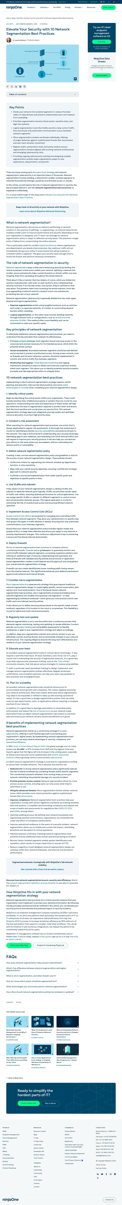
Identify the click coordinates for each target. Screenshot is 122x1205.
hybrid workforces (48, 245)
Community (38, 1173)
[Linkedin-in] (98, 1174)
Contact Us (93, 2)
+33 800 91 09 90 (108, 1143)
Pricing (67, 7)
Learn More (61, 2)
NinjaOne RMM (13, 921)
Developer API (39, 1151)
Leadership (38, 1170)
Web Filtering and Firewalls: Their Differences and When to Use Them (16, 1060)
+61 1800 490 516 (107, 1152)
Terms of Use (101, 1165)
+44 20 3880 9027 (105, 1140)
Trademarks (69, 1163)
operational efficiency (15, 742)
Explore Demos (82, 2)
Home (8, 18)
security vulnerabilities (45, 431)
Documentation (8, 1158)
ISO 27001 (68, 1138)
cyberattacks (56, 757)
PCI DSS (68, 808)
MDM (4, 1145)
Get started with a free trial (34, 869)
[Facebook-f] (106, 1174)
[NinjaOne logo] (14, 7)
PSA (4, 1148)
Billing (5, 1151)
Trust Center (38, 1158)
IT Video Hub (38, 1141)
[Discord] (115, 1174)
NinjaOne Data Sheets (102, 60)
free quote (46, 936)
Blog (13, 18)
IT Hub (36, 1138)
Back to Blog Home (16, 1078)
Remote (6, 1141)
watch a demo (57, 869)
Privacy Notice (70, 1131)
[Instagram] (111, 1174)
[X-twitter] (98, 1178)
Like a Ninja (64, 661)
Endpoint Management (11, 1135)
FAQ (35, 1177)
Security (20, 18)
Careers (36, 1183)
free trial (74, 936)
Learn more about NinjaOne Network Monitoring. (42, 211)
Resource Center (40, 1131)
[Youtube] (102, 1174)
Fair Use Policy (101, 1168)
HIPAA (17, 811)
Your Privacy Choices (72, 1160)
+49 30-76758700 (109, 1137)
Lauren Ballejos (20, 40)
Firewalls (30, 550)
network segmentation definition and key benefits (33, 883)
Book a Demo (108, 7)
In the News (38, 1180)
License (36, 1187)
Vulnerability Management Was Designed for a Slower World (67, 1060)
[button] (7, 86)
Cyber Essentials (71, 1150)
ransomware (26, 796)
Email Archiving (8, 1165)
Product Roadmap (9, 1168)
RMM (4, 1131)
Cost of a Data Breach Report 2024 (29, 746)
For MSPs (57, 7)
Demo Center (39, 1148)
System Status (39, 1155)
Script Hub (37, 1145)
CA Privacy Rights (71, 1157)
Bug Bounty (69, 1141)
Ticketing (6, 1155)
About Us (37, 1166)
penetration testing (23, 627)
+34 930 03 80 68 (107, 1146)
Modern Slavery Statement (75, 1153)
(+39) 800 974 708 (106, 1149)
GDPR (60, 808)
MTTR (65, 843)
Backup (5, 1161)
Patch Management (10, 1138)
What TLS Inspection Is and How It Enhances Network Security (41, 1032)
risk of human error (41, 711)
